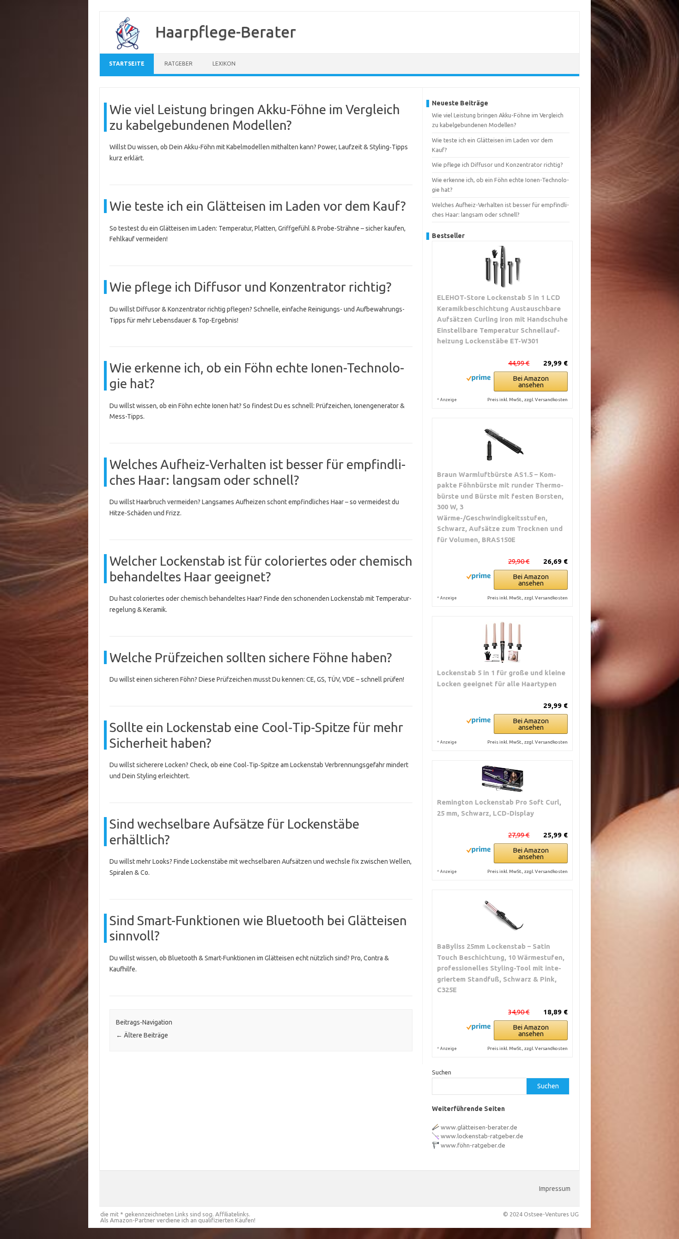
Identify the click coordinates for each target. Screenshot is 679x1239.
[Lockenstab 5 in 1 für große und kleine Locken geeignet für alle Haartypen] (502, 642)
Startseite (127, 64)
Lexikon (224, 64)
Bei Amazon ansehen (531, 381)
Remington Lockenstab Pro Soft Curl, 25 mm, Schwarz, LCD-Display (499, 807)
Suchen (441, 1072)
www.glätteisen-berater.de (479, 1127)
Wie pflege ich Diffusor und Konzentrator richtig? (250, 287)
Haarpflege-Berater (225, 31)
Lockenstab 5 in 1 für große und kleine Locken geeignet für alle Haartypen (501, 678)
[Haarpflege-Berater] (123, 50)
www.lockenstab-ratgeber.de (482, 1136)
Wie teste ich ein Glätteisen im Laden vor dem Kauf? (257, 206)
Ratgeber (178, 64)
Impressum (554, 1188)
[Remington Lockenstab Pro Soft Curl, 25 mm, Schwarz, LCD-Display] (502, 778)
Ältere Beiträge (142, 1035)
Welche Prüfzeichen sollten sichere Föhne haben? (250, 657)
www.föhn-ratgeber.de (473, 1145)
